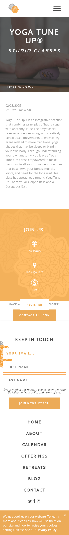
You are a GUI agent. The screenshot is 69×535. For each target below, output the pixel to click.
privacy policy (30, 392)
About (34, 433)
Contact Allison (34, 315)
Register (34, 304)
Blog (34, 478)
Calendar (34, 444)
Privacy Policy (46, 530)
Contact (34, 490)
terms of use (52, 392)
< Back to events (19, 86)
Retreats (34, 467)
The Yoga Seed (35, 272)
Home (35, 421)
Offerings (34, 456)
